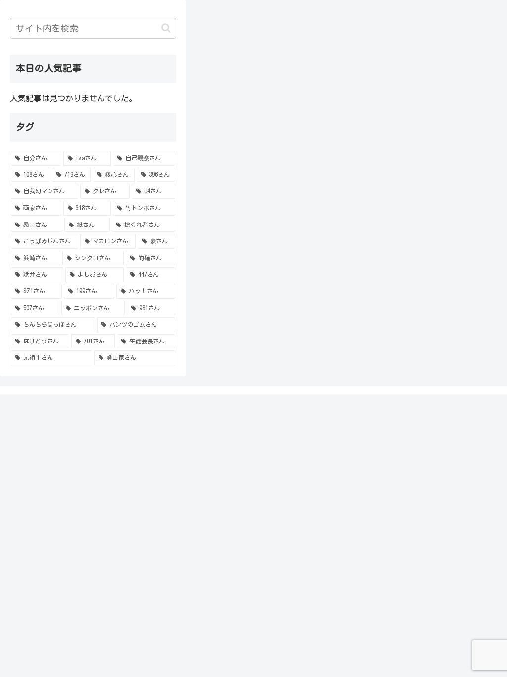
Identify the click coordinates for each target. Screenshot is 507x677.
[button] (166, 28)
